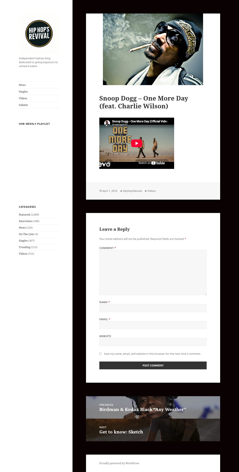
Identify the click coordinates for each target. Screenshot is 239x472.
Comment (107, 248)
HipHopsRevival (132, 191)
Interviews (25, 221)
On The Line (26, 234)
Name (104, 302)
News (22, 85)
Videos (23, 98)
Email (104, 319)
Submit (23, 105)
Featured (24, 214)
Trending (24, 247)
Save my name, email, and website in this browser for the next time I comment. (152, 354)
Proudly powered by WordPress (119, 463)
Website (105, 336)
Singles (23, 91)
